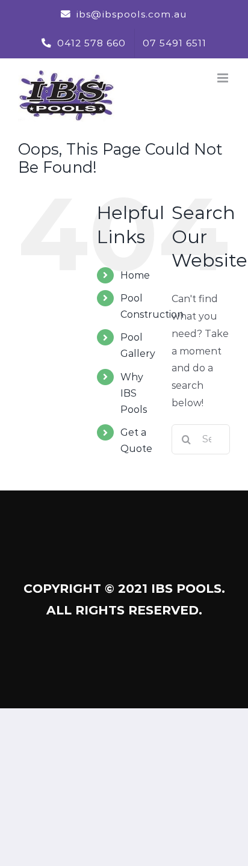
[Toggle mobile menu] (223, 78)
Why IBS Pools (133, 393)
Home (135, 275)
